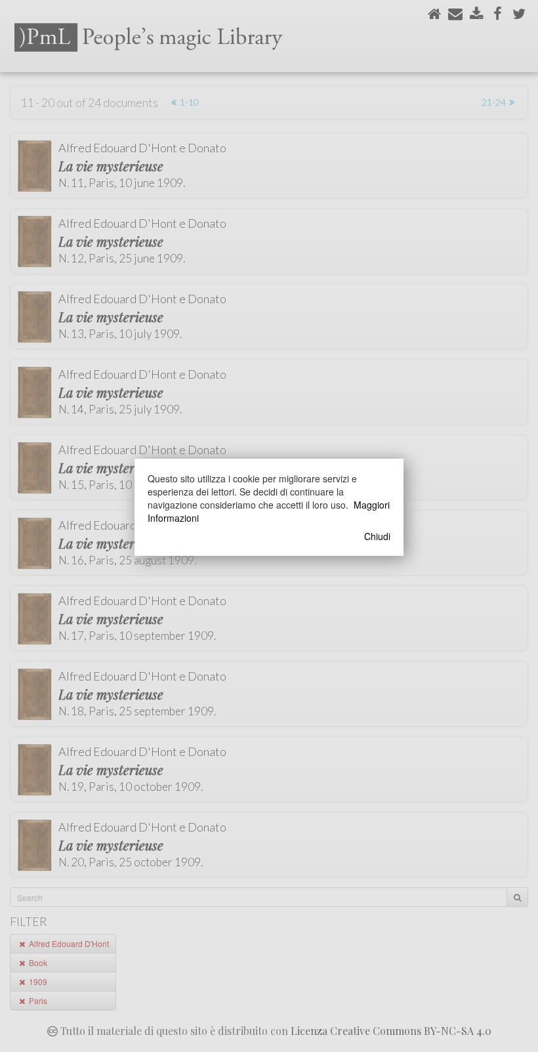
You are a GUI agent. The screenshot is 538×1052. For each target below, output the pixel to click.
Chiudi (377, 536)
